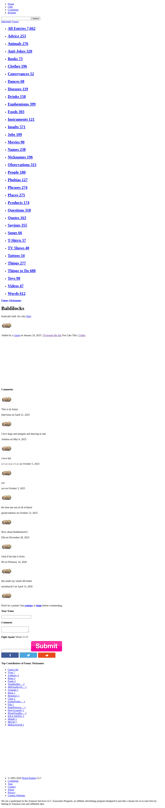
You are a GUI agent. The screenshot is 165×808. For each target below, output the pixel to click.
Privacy (11, 792)
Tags (10, 783)
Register (12, 12)
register (29, 605)
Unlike (81, 335)
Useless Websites (16, 795)
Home (11, 4)
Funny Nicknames (11, 300)
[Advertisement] (82, 362)
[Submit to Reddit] (46, 656)
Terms (11, 789)
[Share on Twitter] (28, 656)
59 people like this (52, 335)
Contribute (13, 9)
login (39, 605)
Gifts (10, 6)
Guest (17, 335)
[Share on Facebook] (10, 656)
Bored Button (29, 778)
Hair (28, 316)
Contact (12, 786)
